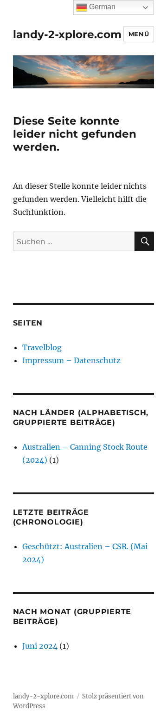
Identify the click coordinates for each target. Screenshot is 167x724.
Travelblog (42, 347)
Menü (138, 34)
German (101, 7)
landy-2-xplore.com (67, 34)
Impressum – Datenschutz (71, 360)
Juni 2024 (40, 646)
